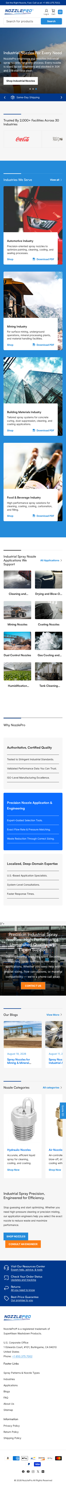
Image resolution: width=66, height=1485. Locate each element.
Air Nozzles (56, 1150)
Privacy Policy (12, 1425)
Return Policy (11, 1431)
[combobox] (33, 21)
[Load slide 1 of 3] (30, 88)
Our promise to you (22, 1300)
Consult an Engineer (23, 1244)
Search (51, 21)
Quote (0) (62, 1110)
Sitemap (8, 1409)
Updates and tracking (23, 1279)
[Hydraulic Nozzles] (23, 1119)
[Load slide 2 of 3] (33, 88)
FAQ (6, 1397)
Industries (9, 1379)
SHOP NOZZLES (16, 1236)
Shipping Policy (12, 1437)
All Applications (49, 560)
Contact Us (33, 985)
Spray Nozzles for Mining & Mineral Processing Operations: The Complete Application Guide (22, 1066)
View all (54, 179)
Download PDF (45, 259)
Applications (11, 1385)
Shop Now (13, 1169)
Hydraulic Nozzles (19, 1150)
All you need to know (23, 1289)
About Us (9, 1403)
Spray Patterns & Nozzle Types (22, 1372)
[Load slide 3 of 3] (35, 88)
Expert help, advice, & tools (26, 1269)
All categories (51, 1087)
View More (52, 1014)
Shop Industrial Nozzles (20, 80)
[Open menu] (60, 12)
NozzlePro (27, 1480)
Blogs (7, 1391)
